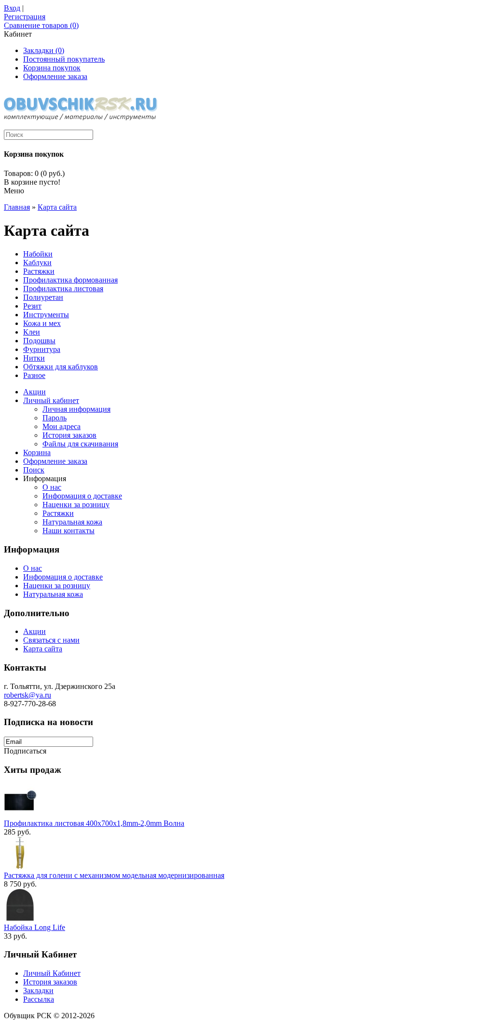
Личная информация (76, 409)
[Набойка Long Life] (20, 919)
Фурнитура (41, 349)
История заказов (69, 435)
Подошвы (39, 341)
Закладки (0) (43, 50)
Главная (17, 207)
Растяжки (39, 271)
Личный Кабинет (52, 973)
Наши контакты (68, 530)
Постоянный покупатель (64, 59)
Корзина (37, 452)
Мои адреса (61, 426)
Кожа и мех (42, 323)
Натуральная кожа (72, 522)
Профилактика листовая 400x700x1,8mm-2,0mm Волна (94, 823)
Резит (32, 306)
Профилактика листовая (63, 288)
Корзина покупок (52, 68)
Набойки (38, 254)
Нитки (34, 358)
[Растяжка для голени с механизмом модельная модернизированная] (20, 866)
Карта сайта (57, 207)
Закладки (38, 990)
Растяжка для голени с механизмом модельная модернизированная (114, 875)
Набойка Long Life (34, 927)
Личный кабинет (51, 400)
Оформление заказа (55, 76)
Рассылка (38, 999)
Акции (34, 392)
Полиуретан (43, 297)
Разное (34, 375)
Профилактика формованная (70, 280)
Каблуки (37, 262)
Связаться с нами (51, 640)
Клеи (31, 332)
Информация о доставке (82, 496)
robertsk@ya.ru (27, 695)
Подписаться (25, 751)
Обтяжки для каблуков (60, 367)
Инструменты (46, 314)
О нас (51, 487)
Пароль (54, 418)
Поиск (33, 470)
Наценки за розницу (76, 504)
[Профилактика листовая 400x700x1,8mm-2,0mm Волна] (20, 814)
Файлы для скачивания (80, 444)
